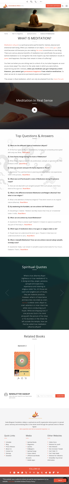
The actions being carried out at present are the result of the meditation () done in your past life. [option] (34, 285)
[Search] (62, 5)
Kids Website (53, 446)
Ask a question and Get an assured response (34, 429)
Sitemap (8, 453)
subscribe (60, 396)
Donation (8, 455)
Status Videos (31, 453)
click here (11, 481)
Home (6, 34)
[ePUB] (22, 378)
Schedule (8, 442)
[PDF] (18, 378)
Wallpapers (30, 449)
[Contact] (36, 1)
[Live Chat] (31, 1)
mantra (47, 48)
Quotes (29, 446)
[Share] (27, 1)
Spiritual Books (31, 442)
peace (6, 58)
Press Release (10, 446)
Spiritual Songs (31, 451)
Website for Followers (56, 455)
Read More (26, 152)
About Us (9, 449)
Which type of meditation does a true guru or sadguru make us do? (32, 229)
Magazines (30, 444)
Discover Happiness (53, 6)
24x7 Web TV (53, 451)
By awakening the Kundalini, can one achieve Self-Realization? (30, 207)
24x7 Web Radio (54, 453)
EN (41, 1)
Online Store (53, 442)
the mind (39, 50)
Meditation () (11, 45)
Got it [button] (60, 480)
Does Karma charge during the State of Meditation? (27, 157)
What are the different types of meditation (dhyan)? (27, 146)
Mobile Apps (31, 460)
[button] (36, 481)
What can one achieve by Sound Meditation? (24, 218)
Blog (7, 444)
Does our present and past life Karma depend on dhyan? (29, 168)
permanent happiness (32, 71)
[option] (34, 106)
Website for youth (54, 444)
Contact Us (9, 451)
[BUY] (25, 378)
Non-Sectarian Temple (56, 449)
